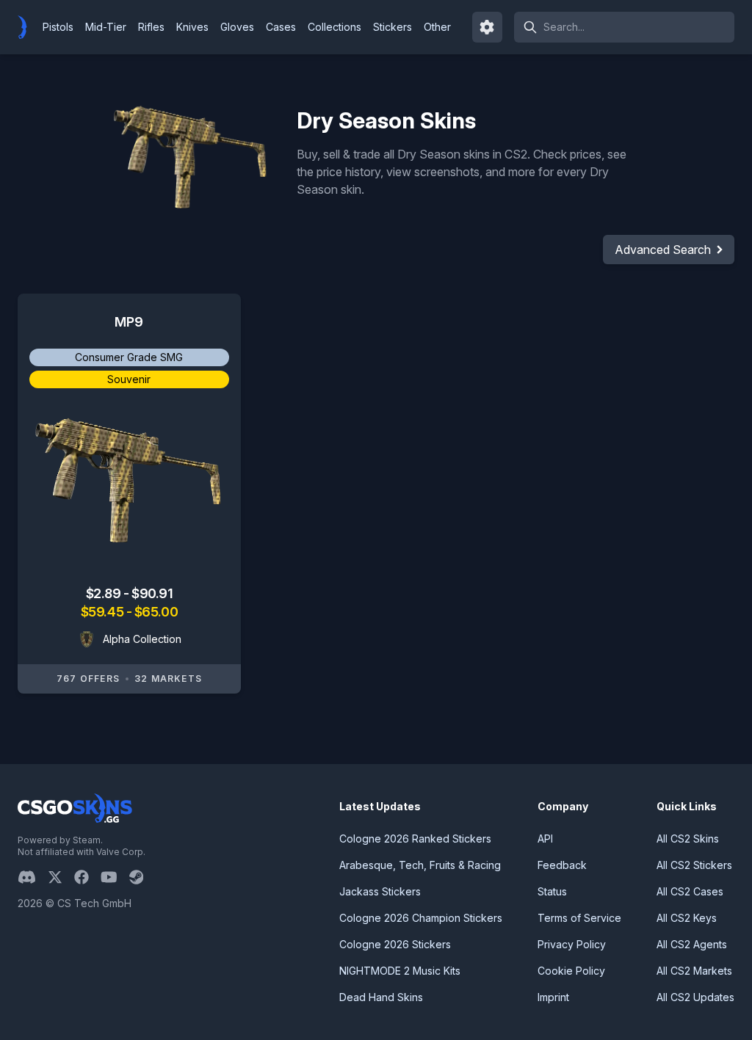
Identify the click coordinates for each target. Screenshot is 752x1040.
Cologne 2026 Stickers (395, 944)
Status (552, 891)
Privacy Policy (572, 944)
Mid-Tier (105, 27)
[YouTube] (115, 877)
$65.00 (156, 611)
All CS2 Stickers (694, 865)
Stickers (392, 27)
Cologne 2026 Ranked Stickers (415, 838)
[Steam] (142, 877)
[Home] (28, 27)
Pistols (58, 27)
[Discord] (33, 877)
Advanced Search (663, 249)
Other (437, 27)
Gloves (237, 27)
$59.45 (103, 611)
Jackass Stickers (380, 891)
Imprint (553, 997)
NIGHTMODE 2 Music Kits (399, 970)
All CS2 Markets (694, 970)
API (545, 838)
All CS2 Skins (688, 838)
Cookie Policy (571, 970)
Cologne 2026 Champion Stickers (420, 918)
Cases (281, 27)
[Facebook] (87, 877)
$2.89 (104, 593)
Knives (192, 27)
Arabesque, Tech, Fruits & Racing (420, 865)
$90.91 (152, 593)
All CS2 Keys (687, 918)
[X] (61, 877)
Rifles (151, 27)
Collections (334, 27)
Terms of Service (579, 918)
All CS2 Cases (690, 891)
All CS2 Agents (692, 944)
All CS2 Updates (695, 997)
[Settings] (487, 27)
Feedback (562, 865)
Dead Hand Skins (381, 997)
